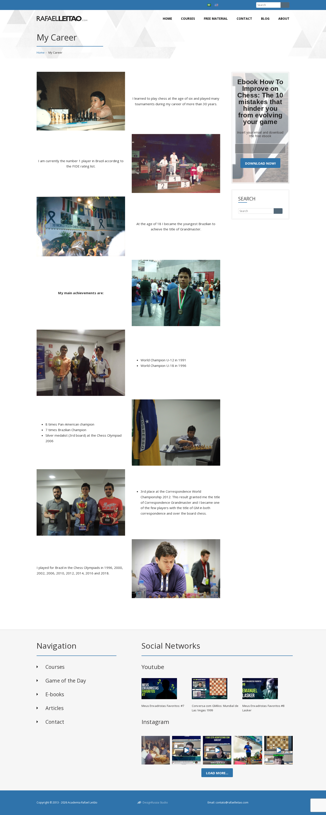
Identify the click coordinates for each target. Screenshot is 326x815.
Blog (265, 18)
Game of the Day (65, 680)
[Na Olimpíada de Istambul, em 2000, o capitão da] (186, 750)
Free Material (216, 18)
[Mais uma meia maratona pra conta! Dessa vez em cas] (248, 750)
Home (167, 18)
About (283, 18)
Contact (244, 18)
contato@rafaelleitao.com (232, 802)
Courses (188, 18)
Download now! (260, 163)
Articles (54, 708)
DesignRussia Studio (155, 802)
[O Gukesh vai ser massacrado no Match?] (217, 750)
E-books (54, 694)
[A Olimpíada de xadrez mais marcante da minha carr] (155, 750)
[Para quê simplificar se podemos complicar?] (278, 750)
